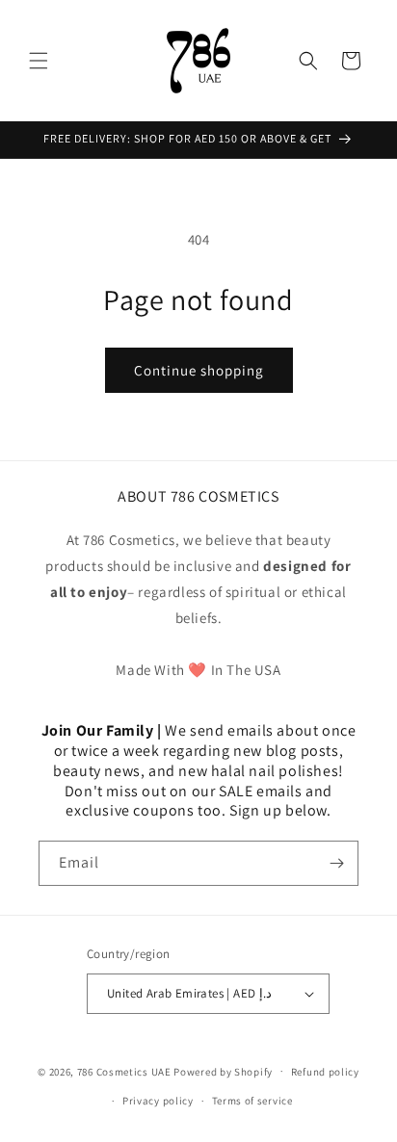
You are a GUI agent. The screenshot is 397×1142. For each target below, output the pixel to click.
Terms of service (252, 1100)
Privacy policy (158, 1100)
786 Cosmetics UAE (124, 1070)
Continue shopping (199, 370)
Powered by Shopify (223, 1070)
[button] (38, 60)
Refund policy (325, 1071)
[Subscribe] (336, 863)
